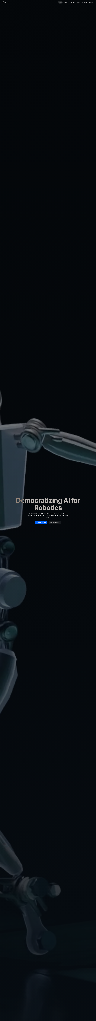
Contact (91, 2)
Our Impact (84, 2)
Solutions (72, 2)
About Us (66, 2)
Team (78, 2)
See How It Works (54, 522)
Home (60, 2)
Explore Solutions (41, 522)
